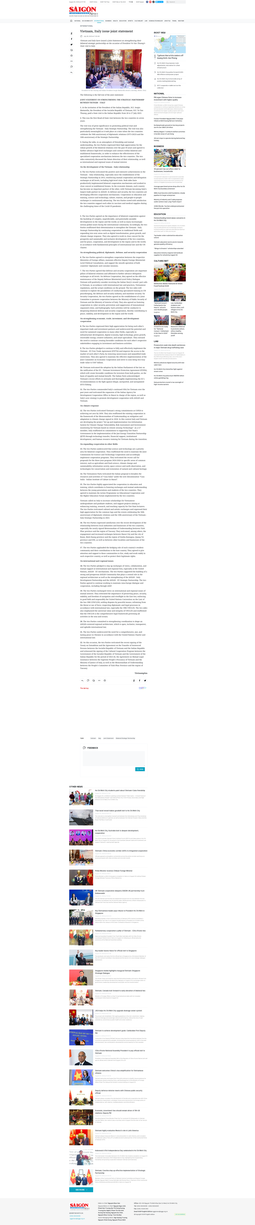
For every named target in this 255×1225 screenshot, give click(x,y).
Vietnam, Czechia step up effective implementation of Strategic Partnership (120, 1171)
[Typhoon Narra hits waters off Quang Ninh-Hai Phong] (170, 44)
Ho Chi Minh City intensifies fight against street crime (168, 370)
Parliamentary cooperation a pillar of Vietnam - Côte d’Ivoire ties (120, 931)
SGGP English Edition (83, 11)
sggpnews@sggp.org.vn (77, 1219)
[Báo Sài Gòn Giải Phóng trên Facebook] (147, 2)
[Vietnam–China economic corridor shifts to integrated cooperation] (81, 858)
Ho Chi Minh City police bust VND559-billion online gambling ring (169, 377)
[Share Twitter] (71, 44)
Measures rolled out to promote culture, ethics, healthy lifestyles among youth (178, 331)
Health (115, 21)
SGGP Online (93, 2)
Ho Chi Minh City (87, 21)
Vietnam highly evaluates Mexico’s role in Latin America (117, 1130)
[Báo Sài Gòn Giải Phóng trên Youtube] (150, 2)
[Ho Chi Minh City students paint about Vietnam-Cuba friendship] (81, 797)
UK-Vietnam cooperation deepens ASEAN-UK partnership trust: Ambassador (120, 892)
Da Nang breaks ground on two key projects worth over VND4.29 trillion (169, 126)
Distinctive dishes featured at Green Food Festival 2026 (168, 285)
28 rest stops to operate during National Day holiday (169, 139)
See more (80, 1190)
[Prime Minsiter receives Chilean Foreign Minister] (81, 878)
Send (141, 769)
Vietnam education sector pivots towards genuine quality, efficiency (168, 243)
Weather (181, 21)
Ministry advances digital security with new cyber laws (169, 364)
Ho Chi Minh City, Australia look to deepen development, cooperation (117, 832)
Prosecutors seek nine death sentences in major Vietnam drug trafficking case (169, 346)
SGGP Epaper (140, 2)
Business (108, 21)
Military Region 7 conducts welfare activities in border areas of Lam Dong (169, 133)
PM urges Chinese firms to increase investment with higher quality (167, 98)
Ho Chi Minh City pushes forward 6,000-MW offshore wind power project (170, 73)
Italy (99, 738)
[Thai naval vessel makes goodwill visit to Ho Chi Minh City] (81, 817)
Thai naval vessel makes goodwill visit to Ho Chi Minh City (117, 811)
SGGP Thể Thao (104, 2)
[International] (71, 72)
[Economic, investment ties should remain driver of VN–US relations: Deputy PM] (81, 1117)
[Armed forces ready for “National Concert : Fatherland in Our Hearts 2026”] (161, 320)
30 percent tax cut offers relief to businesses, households (167, 170)
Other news (76, 786)
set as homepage (180, 1214)
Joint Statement (108, 738)
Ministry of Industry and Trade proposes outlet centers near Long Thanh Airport (168, 201)
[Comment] (71, 67)
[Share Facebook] (71, 39)
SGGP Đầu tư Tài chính (119, 2)
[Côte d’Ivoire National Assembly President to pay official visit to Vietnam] (81, 1057)
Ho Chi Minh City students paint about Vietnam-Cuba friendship (120, 790)
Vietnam (93, 738)
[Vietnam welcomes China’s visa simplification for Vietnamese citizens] (81, 1077)
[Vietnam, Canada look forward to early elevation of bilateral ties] (81, 997)
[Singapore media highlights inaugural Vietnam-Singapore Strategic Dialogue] (81, 977)
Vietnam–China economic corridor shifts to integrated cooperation (121, 851)
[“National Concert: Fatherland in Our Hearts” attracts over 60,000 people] (161, 297)
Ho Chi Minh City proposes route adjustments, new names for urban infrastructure (168, 65)
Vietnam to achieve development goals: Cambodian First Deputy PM (120, 1032)
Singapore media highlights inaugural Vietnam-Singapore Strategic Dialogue (117, 972)
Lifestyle (167, 21)
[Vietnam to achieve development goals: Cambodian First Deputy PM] (81, 1037)
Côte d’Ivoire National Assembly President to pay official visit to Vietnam (120, 1052)
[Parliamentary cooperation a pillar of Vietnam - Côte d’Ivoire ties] (81, 937)
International (99, 21)
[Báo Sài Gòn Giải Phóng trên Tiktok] (153, 2)
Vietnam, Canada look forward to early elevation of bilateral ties (120, 991)
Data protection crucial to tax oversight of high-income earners (168, 383)
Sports (130, 21)
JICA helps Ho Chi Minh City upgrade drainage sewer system (118, 1011)
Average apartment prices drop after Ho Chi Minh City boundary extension (169, 187)
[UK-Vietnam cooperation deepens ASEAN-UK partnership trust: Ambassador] (81, 898)
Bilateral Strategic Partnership (125, 738)
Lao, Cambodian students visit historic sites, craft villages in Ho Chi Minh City (177, 307)
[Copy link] (71, 61)
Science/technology (156, 21)
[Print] (71, 55)
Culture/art (139, 21)
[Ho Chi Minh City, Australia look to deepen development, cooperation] (81, 837)
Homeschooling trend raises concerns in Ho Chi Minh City (169, 219)
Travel (174, 21)
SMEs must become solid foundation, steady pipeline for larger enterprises (169, 194)
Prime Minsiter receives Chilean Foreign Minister (113, 871)
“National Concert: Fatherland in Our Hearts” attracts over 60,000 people (160, 307)
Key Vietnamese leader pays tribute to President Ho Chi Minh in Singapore (120, 912)
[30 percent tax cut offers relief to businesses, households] (170, 158)
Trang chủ (71, 21)
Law (146, 21)
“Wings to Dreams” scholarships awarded (168, 248)
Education (122, 21)
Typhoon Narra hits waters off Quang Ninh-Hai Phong (170, 56)
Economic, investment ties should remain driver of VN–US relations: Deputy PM (117, 1111)
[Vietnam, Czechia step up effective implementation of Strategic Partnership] (81, 1177)
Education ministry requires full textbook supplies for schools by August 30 (168, 254)
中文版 (131, 2)
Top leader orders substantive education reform (168, 237)
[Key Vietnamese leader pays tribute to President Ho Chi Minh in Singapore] (81, 917)
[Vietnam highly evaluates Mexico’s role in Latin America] (81, 1137)
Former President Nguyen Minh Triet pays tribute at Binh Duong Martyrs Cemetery (168, 120)
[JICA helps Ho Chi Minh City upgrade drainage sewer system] (81, 1017)
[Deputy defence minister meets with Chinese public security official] (81, 1097)
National (77, 21)
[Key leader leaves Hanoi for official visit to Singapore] (81, 957)
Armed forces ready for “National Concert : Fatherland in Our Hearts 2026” (161, 331)
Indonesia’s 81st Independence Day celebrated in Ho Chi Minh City (121, 1150)
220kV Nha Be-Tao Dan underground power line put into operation (169, 207)
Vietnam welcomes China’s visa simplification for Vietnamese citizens (119, 1072)
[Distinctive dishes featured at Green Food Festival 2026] (170, 272)
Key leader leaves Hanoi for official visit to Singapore (116, 951)
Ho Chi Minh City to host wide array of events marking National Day (169, 80)
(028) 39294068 (75, 1216)
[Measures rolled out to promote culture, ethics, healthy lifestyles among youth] (178, 320)
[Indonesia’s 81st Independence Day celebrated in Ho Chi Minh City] (81, 1157)
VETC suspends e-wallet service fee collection (169, 86)
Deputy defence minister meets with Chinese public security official (118, 1092)
